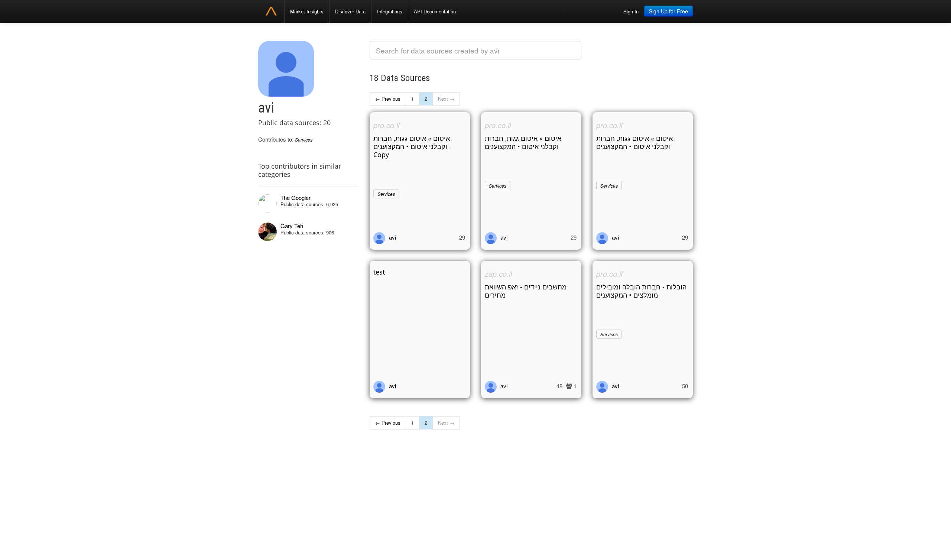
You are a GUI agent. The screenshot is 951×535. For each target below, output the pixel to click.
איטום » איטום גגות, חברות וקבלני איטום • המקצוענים (523, 142)
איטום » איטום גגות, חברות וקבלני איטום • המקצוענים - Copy (412, 146)
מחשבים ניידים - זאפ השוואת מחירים (526, 290)
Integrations (389, 11)
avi (392, 237)
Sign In (631, 11)
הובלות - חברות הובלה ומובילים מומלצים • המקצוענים (641, 290)
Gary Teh (291, 226)
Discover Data (350, 11)
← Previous (387, 98)
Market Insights (307, 11)
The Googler (295, 197)
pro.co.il (386, 125)
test (379, 272)
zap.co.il (498, 273)
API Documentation (435, 11)
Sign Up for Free (668, 11)
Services (303, 139)
